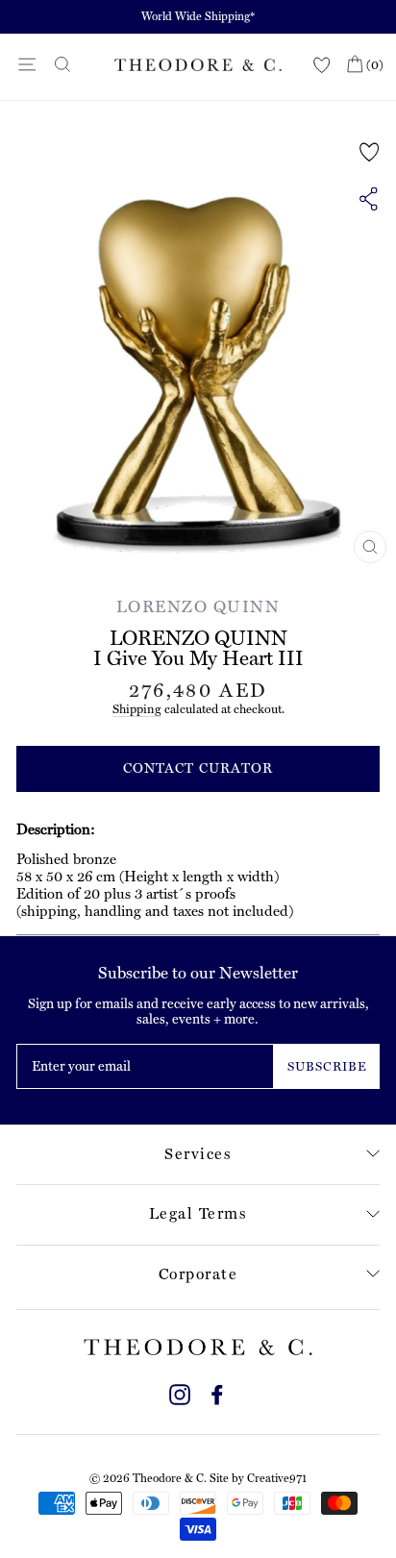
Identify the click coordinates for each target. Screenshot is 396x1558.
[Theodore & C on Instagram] (179, 1392)
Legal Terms (198, 1213)
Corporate (198, 1274)
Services (198, 1154)
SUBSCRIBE (327, 1066)
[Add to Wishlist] (369, 152)
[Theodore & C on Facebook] (217, 1392)
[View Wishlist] (321, 66)
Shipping (136, 709)
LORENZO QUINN (198, 606)
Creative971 (277, 1478)
